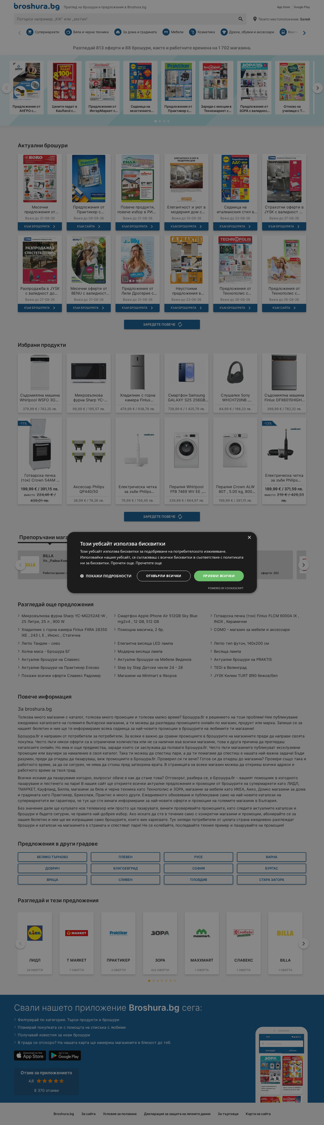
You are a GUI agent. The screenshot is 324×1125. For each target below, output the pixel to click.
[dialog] (162, 562)
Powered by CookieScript (225, 588)
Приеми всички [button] (219, 576)
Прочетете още (149, 562)
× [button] (249, 537)
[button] (105, 576)
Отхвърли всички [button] (163, 576)
